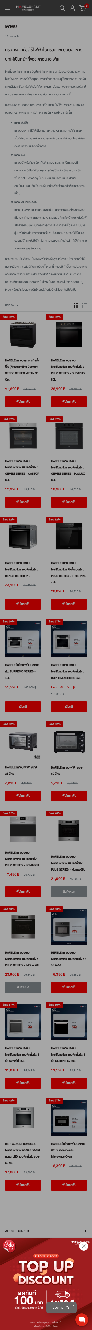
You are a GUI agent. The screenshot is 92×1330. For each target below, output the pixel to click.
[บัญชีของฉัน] (72, 8)
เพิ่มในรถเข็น (23, 401)
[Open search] (62, 8)
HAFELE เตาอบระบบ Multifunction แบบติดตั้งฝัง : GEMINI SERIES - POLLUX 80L (68, 471)
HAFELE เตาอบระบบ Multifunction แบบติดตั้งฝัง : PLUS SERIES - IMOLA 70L (22, 959)
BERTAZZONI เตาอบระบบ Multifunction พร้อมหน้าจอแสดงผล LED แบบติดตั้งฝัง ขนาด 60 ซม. (22, 1153)
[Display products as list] (84, 305)
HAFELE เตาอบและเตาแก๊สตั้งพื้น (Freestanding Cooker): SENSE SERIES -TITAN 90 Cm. (22, 370)
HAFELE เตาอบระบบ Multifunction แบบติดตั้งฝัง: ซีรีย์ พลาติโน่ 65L (22, 1054)
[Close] (83, 1246)
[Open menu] (7, 8)
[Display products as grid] (76, 305)
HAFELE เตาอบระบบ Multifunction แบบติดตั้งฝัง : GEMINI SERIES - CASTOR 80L (22, 471)
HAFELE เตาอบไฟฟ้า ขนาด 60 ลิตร (67, 770)
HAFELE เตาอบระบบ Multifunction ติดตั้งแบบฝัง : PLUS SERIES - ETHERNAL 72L (68, 573)
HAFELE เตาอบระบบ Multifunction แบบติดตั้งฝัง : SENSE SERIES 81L (21, 569)
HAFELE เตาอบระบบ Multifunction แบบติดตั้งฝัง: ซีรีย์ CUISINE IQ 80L (68, 1054)
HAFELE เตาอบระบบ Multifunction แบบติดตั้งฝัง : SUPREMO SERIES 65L (67, 671)
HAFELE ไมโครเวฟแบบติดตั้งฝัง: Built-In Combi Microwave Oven (68, 1150)
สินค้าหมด (69, 891)
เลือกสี (23, 706)
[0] (82, 8)
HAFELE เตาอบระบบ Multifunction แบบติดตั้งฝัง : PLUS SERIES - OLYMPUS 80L (68, 370)
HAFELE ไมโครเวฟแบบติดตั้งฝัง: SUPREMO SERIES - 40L (22, 671)
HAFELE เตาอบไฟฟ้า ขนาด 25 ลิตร (21, 770)
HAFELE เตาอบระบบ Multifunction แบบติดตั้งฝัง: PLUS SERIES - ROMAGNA (22, 859)
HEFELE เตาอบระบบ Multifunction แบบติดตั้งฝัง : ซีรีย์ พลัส (68, 959)
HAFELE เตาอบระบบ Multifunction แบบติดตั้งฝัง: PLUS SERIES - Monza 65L (68, 863)
